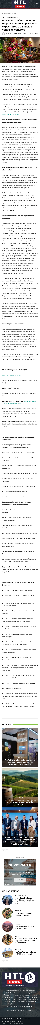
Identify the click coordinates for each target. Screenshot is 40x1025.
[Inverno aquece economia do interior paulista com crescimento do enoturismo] (20, 787)
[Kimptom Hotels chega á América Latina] (7, 926)
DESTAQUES (18, 910)
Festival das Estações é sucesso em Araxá (24, 914)
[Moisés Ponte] (4, 33)
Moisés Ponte (12, 33)
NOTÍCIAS (15, 17)
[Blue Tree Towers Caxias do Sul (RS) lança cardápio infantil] (7, 953)
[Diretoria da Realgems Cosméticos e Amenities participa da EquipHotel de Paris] (7, 900)
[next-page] (7, 850)
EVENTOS (20, 757)
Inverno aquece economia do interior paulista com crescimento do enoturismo (20, 802)
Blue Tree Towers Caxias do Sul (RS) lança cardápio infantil (25, 954)
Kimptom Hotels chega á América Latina (24, 927)
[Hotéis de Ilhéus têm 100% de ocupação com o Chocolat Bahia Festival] (7, 939)
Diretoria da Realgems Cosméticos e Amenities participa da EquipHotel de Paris (25, 901)
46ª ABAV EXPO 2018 (20, 895)
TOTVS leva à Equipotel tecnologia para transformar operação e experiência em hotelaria (20, 762)
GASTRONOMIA (12, 13)
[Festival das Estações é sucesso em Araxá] (7, 913)
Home (4, 13)
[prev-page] (3, 850)
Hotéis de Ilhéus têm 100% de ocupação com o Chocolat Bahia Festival (26, 941)
